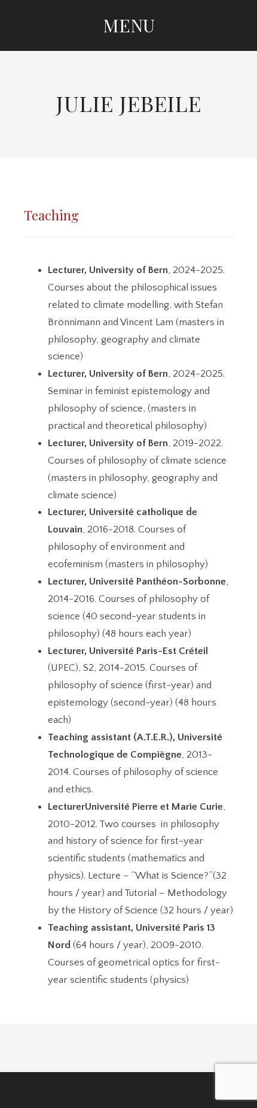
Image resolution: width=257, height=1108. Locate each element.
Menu (129, 25)
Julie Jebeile (128, 103)
